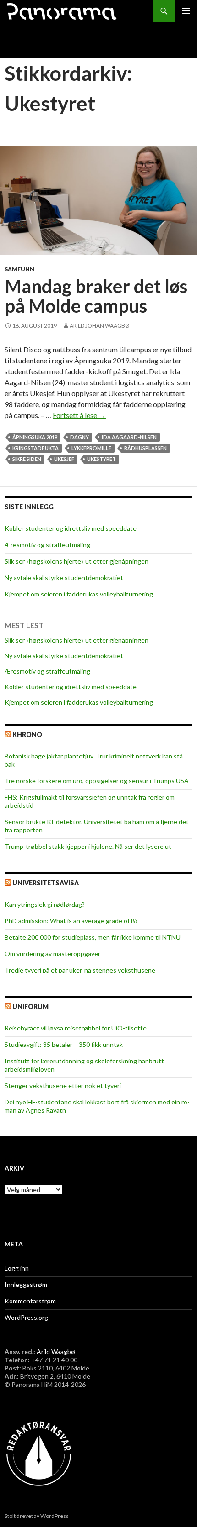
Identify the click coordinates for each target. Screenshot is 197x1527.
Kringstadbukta (35, 448)
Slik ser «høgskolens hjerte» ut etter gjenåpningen (76, 561)
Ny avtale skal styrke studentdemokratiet (64, 577)
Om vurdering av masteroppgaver (52, 953)
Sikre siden (26, 459)
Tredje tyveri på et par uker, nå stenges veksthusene (80, 970)
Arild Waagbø (56, 1351)
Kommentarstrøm (30, 1301)
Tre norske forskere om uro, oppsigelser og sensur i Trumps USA (97, 780)
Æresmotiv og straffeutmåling (47, 545)
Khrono (27, 734)
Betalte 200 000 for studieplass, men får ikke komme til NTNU (93, 937)
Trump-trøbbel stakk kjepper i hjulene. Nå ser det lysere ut (88, 846)
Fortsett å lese (79, 415)
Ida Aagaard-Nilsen (129, 437)
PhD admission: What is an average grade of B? (71, 921)
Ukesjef (64, 459)
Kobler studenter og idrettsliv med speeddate (71, 528)
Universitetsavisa (45, 883)
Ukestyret (101, 459)
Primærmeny (186, 11)
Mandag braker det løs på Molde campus (96, 296)
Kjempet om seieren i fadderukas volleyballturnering (79, 594)
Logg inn (17, 1268)
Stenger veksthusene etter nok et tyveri (63, 1085)
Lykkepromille (91, 448)
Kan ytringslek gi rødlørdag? (45, 904)
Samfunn (19, 269)
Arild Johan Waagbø (100, 325)
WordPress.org (26, 1317)
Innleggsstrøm (26, 1284)
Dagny (79, 437)
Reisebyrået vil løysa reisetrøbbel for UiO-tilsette (76, 1028)
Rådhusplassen (145, 448)
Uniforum (30, 1006)
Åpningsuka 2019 (34, 437)
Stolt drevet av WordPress (37, 1515)
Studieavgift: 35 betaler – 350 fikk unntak (64, 1044)
